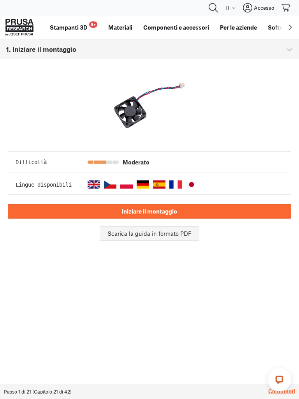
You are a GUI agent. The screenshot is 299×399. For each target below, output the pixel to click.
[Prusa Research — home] (19, 27)
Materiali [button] (120, 27)
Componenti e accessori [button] (176, 27)
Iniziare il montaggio (149, 211)
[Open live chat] (279, 379)
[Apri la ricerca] (213, 7)
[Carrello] (286, 7)
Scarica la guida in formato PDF (149, 233)
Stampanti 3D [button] (73, 26)
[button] (94, 184)
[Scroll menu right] (290, 27)
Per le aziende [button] (238, 27)
